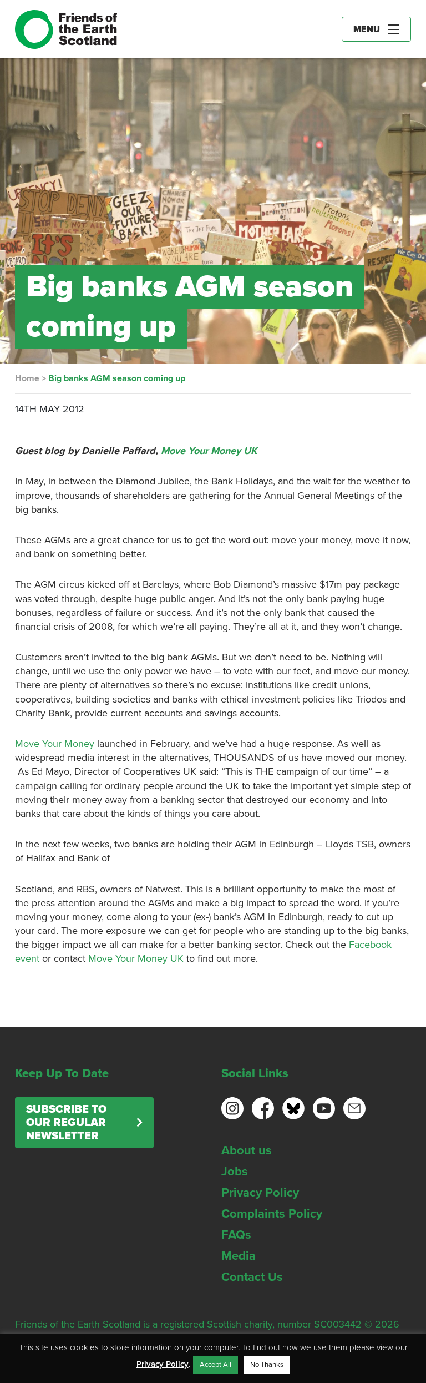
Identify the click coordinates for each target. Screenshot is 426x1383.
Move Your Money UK (209, 451)
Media (238, 1256)
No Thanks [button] (266, 1364)
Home (27, 378)
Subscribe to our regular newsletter (66, 1123)
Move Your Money (54, 744)
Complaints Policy (271, 1214)
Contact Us (252, 1277)
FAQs (236, 1235)
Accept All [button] (215, 1364)
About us (246, 1150)
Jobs (234, 1171)
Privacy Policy (260, 1192)
